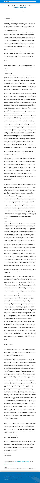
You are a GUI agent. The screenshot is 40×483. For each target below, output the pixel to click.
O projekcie (5, 479)
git (26, 476)
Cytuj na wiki (5, 467)
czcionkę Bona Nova (14, 479)
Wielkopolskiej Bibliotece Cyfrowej (8, 462)
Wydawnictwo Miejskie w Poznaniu (9, 464)
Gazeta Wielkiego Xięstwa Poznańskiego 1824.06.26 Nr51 (22, 461)
